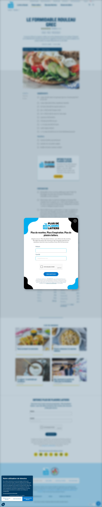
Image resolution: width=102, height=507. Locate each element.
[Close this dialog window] (75, 220)
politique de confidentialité (51, 283)
